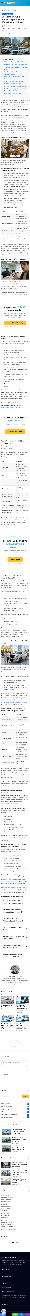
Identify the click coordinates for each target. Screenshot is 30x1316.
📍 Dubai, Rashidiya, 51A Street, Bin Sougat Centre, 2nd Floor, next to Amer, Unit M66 (14, 1296)
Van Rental (4, 1210)
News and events (7, 1117)
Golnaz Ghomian (8, 25)
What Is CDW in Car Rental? (7, 1006)
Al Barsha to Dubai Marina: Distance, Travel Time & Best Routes (19, 1147)
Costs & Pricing (6, 1109)
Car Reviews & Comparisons (10, 1114)
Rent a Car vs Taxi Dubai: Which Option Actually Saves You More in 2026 (22, 1007)
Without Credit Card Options (8, 1226)
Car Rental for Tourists (7, 1197)
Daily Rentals (4, 1217)
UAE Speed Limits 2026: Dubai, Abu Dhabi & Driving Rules (19, 1131)
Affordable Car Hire (6, 1203)
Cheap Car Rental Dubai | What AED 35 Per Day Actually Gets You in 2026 (22, 1026)
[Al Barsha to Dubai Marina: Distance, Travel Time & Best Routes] (6, 1148)
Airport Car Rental (6, 1199)
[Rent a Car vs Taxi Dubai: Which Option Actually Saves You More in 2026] (22, 1000)
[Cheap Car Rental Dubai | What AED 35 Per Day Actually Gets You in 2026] (22, 1018)
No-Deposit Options (6, 1222)
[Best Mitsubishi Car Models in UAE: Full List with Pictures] (6, 1140)
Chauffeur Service (6, 1212)
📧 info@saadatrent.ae (8, 1291)
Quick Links (5, 1269)
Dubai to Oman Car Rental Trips (9, 1228)
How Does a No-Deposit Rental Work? (15, 64)
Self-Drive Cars (5, 1213)
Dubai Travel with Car (8, 1106)
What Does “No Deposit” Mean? (13, 62)
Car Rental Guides (11, 10)
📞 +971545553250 (7, 1287)
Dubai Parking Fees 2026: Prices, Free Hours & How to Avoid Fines (20, 1172)
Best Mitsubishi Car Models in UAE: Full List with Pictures (19, 1139)
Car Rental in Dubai (6, 1196)
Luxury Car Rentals (6, 1201)
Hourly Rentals (5, 1215)
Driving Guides (6, 1112)
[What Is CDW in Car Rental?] (7, 1000)
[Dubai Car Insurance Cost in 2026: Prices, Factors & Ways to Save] (5, 1165)
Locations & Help (7, 1276)
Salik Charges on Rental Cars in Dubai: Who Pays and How (19, 1181)
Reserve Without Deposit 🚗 (15, 323)
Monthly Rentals (5, 1220)
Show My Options (15, 559)
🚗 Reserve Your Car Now (15, 431)
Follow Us (5, 1304)
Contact (4, 1283)
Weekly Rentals (5, 1219)
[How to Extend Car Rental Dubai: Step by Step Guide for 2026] (7, 1018)
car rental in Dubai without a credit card (15, 702)
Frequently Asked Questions (12, 93)
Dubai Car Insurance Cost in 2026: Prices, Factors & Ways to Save (20, 1164)
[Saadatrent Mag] (9, 3)
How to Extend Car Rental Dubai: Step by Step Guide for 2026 (7, 1026)
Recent (15, 1124)
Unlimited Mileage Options (8, 1224)
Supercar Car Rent (6, 1206)
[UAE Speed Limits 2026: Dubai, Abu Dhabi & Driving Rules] (6, 1132)
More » (22, 982)
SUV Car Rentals (5, 1204)
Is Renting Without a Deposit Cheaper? (15, 86)
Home (4, 10)
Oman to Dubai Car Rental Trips (9, 1229)
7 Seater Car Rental (6, 1208)
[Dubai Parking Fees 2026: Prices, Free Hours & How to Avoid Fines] (5, 1173)
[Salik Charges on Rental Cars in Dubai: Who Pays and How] (5, 1181)
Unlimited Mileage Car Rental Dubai (11, 407)
